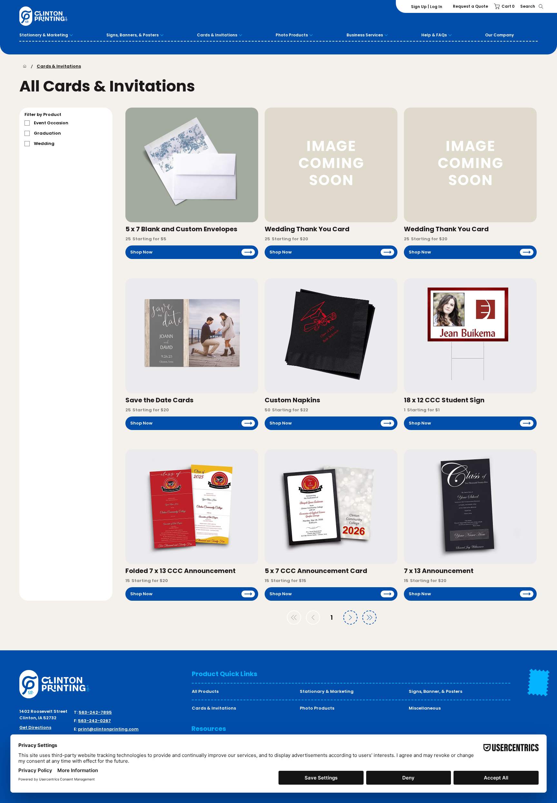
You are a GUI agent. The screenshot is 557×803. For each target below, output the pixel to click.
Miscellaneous (425, 708)
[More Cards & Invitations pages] (240, 35)
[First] (294, 617)
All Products (205, 691)
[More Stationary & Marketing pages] (71, 35)
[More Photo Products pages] (311, 35)
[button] (505, 6)
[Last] (369, 617)
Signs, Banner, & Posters (435, 691)
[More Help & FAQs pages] (450, 35)
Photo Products (317, 708)
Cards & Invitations (214, 708)
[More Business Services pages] (386, 35)
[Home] (24, 66)
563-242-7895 (95, 712)
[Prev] (313, 617)
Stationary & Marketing (327, 691)
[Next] (350, 617)
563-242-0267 (94, 721)
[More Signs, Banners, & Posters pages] (161, 35)
